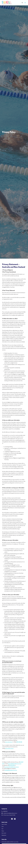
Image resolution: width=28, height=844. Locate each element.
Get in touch (4, 833)
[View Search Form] (22, 3)
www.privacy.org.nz (9, 748)
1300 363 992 (19, 742)
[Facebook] (12, 818)
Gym (2, 828)
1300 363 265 (12, 765)
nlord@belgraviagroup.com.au (11, 770)
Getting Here (4, 835)
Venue (3, 830)
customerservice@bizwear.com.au (12, 767)
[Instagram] (15, 818)
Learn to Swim (4, 824)
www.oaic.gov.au (8, 742)
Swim (3, 826)
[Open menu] (25, 3)
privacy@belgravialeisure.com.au (14, 763)
